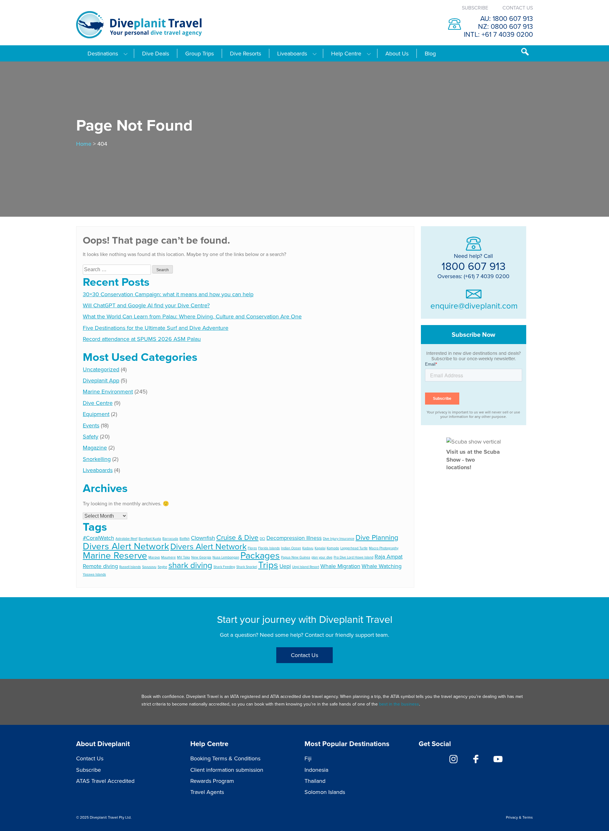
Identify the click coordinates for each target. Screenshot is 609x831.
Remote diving (100, 566)
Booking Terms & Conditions (225, 758)
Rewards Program (212, 781)
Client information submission (226, 770)
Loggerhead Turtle (354, 548)
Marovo (154, 557)
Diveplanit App (101, 380)
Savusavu (149, 566)
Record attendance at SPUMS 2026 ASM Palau (142, 339)
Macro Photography (383, 548)
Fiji (307, 758)
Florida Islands (269, 548)
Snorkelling (97, 459)
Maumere (168, 557)
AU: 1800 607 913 (506, 18)
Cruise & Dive (237, 537)
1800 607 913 (474, 265)
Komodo (333, 548)
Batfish (185, 538)
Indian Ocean (291, 548)
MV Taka (183, 557)
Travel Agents (207, 792)
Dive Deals (155, 53)
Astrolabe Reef (126, 538)
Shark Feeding (224, 566)
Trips (268, 564)
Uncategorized (101, 369)
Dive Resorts (245, 53)
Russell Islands (130, 566)
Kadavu (307, 548)
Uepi (285, 566)
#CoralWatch (98, 538)
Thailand (314, 781)
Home (83, 144)
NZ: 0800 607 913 (505, 26)
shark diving (190, 565)
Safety (90, 436)
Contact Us (517, 7)
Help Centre (346, 53)
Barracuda (170, 538)
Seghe (162, 566)
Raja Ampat (389, 556)
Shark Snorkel (246, 566)
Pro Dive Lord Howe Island (353, 557)
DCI (262, 538)
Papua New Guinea (295, 557)
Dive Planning (377, 537)
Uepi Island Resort (305, 566)
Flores (252, 548)
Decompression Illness (294, 538)
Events (91, 425)
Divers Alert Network (126, 546)
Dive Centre (98, 403)
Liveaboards (292, 53)
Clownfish (203, 538)
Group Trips (199, 53)
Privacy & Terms (519, 817)
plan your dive (321, 557)
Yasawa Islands (94, 574)
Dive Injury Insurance (338, 538)
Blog (430, 53)
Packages (260, 555)
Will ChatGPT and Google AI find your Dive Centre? (146, 305)
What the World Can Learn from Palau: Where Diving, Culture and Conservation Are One (192, 316)
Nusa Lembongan (226, 557)
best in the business (399, 704)
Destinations (103, 53)
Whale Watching (382, 566)
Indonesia (316, 770)
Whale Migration (340, 566)
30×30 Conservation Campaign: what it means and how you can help (168, 294)
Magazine (95, 447)
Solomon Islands (324, 792)
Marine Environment (108, 391)
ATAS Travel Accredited (105, 781)
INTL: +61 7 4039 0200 (498, 34)
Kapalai (320, 548)
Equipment (96, 414)
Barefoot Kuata (150, 538)
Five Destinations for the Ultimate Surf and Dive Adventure (155, 328)
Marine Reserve (115, 555)
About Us (397, 53)
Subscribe (475, 7)
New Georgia (201, 557)
